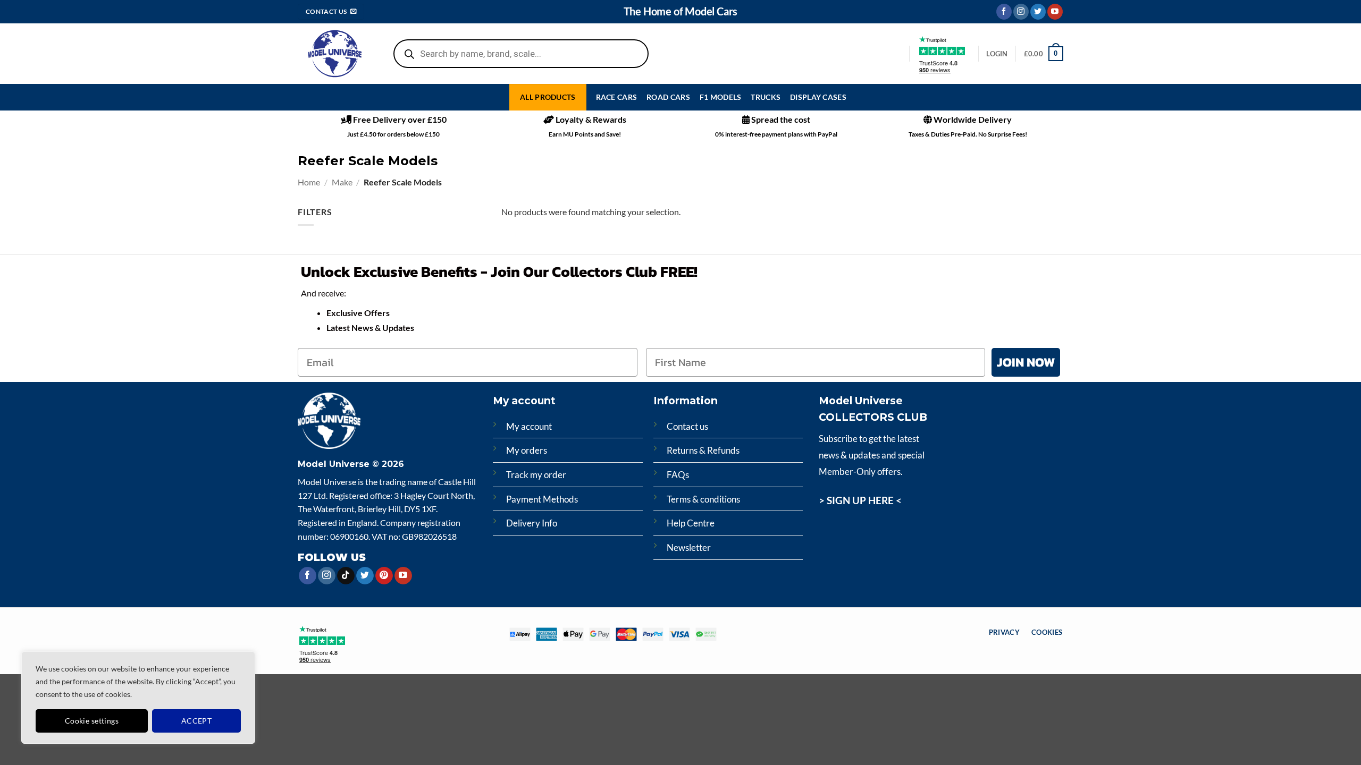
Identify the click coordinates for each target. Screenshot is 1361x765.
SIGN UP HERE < (864, 500)
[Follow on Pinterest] (384, 576)
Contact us (687, 426)
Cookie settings (92, 720)
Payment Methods (542, 499)
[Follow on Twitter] (1038, 12)
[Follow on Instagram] (1021, 12)
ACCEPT (196, 720)
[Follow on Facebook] (1004, 12)
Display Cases (818, 96)
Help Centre (691, 523)
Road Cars (668, 96)
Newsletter (689, 547)
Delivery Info (531, 523)
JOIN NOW (1026, 362)
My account (529, 426)
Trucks (765, 96)
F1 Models (721, 96)
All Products (547, 96)
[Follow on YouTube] (1055, 12)
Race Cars (616, 96)
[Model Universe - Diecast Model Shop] (335, 54)
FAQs (678, 474)
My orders (526, 450)
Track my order (536, 474)
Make (342, 182)
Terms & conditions (703, 499)
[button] (1043, 54)
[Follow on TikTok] (346, 576)
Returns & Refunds (703, 450)
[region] (138, 697)
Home (309, 182)
